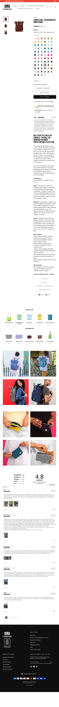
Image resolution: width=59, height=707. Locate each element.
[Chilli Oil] (48, 58)
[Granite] (35, 61)
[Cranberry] (44, 58)
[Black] (51, 61)
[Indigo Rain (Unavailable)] (44, 74)
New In (16, 6)
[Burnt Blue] (38, 51)
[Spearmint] (51, 44)
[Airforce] (35, 51)
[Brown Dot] (51, 71)
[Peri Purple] (44, 51)
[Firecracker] (38, 38)
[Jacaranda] (41, 51)
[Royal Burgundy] (41, 71)
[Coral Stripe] (48, 68)
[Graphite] (51, 58)
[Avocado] (44, 41)
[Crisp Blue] (51, 48)
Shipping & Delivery (35, 644)
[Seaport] (38, 48)
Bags (23, 6)
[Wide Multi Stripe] (41, 74)
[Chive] (44, 71)
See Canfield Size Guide (40, 84)
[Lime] (51, 64)
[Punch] (35, 38)
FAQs (31, 647)
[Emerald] (41, 64)
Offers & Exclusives (26, 8)
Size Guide (32, 635)
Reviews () (40, 26)
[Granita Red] (35, 58)
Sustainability (6, 664)
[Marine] (44, 48)
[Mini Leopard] (35, 74)
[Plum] (35, 64)
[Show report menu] (54, 509)
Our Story (5, 659)
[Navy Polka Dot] (38, 74)
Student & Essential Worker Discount (39, 637)
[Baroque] (41, 58)
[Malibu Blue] (48, 48)
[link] (9, 318)
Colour (36, 35)
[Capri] (48, 44)
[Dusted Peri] (48, 51)
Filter (5, 487)
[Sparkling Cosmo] (51, 54)
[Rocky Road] (48, 71)
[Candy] (48, 54)
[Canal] (41, 48)
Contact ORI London (35, 649)
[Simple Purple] (51, 51)
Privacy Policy (26, 682)
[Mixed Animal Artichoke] (38, 71)
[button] (3, 318)
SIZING (44, 282)
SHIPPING (45, 278)
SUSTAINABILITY (44, 289)
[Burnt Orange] (41, 38)
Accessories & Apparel (36, 6)
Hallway (31, 685)
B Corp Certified (7, 662)
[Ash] (44, 61)
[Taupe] (51, 38)
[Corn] (48, 38)
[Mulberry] (35, 54)
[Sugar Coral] (38, 58)
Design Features (7, 666)
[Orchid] (44, 54)
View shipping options (49, 32)
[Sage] (41, 44)
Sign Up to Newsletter (8, 657)
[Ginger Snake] (45, 64)
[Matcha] (48, 41)
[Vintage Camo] (41, 68)
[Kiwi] (51, 41)
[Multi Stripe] (38, 64)
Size (35, 78)
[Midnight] (48, 61)
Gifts (38, 8)
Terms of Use (32, 682)
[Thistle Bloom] (38, 54)
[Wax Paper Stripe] (35, 71)
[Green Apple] (35, 44)
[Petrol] (44, 44)
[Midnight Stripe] (51, 68)
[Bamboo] (35, 41)
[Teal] (38, 44)
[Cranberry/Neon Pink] (35, 68)
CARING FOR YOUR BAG (45, 286)
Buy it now (45, 96)
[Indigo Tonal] (44, 68)
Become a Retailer (7, 669)
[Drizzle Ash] (48, 64)
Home (35, 17)
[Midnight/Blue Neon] (38, 68)
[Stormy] (41, 61)
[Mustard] (41, 41)
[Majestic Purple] (41, 54)
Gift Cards (32, 642)
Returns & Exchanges (35, 640)
